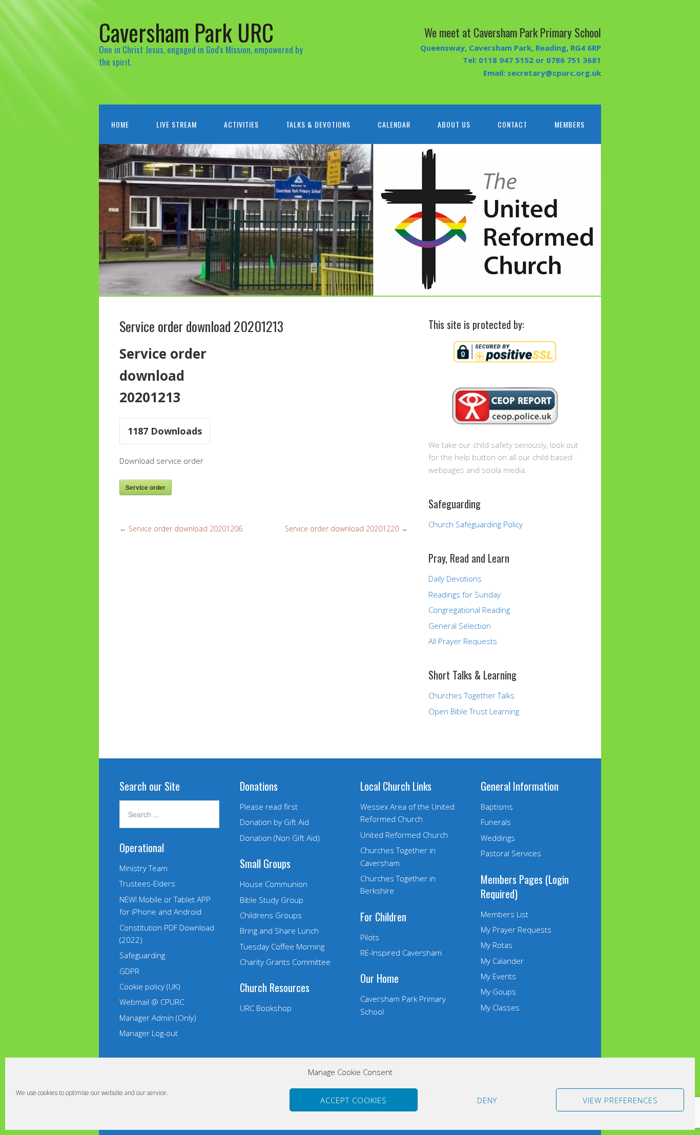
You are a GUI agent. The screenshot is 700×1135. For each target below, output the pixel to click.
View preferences (620, 1100)
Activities (241, 124)
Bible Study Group (271, 900)
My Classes (500, 1007)
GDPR (129, 971)
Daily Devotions (455, 578)
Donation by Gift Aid (274, 822)
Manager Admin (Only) (157, 1018)
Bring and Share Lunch (279, 930)
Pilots (369, 937)
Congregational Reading (469, 610)
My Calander (502, 961)
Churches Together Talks (471, 695)
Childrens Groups (271, 915)
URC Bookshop (266, 1008)
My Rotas (496, 945)
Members (569, 124)
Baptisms (497, 806)
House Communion (273, 884)
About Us (454, 124)
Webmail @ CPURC (151, 1002)
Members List (504, 914)
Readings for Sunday (464, 594)
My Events (498, 976)
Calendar (394, 124)
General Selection (459, 626)
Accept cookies (353, 1100)
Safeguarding (142, 955)
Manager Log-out (148, 1033)
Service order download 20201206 (180, 528)
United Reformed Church (404, 835)
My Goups (498, 991)
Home (120, 124)
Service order (146, 487)
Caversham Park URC (186, 32)
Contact (512, 124)
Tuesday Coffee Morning (282, 946)
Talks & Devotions (318, 124)
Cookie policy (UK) (149, 986)
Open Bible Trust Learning (473, 711)
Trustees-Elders (147, 883)
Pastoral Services (511, 853)
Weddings (498, 838)
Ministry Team (143, 868)
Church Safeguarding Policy (475, 524)
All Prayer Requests (462, 641)
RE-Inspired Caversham (401, 952)
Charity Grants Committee (285, 962)
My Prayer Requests (516, 929)
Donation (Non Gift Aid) (280, 838)
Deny (487, 1100)
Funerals (496, 822)
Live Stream (176, 124)
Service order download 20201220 (346, 528)
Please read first (269, 806)
